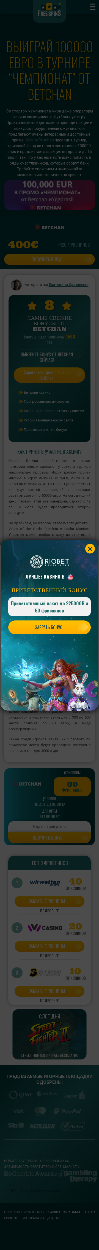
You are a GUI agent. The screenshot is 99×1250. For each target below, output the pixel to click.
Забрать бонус (48, 627)
